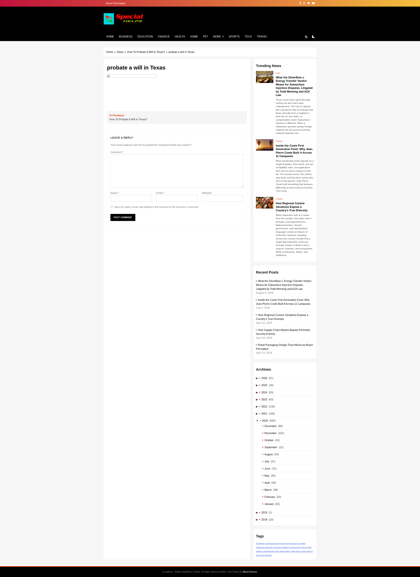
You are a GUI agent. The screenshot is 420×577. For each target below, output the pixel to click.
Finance (164, 36)
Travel (262, 36)
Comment (116, 152)
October (269, 440)
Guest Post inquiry (116, 3)
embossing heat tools (264, 547)
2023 (264, 399)
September (270, 447)
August (268, 454)
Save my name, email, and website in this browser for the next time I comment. (156, 207)
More (217, 36)
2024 (264, 392)
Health (180, 36)
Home (110, 36)
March (268, 489)
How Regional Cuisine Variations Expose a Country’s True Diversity (291, 207)
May (266, 475)
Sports (234, 36)
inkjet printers (285, 551)
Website (207, 193)
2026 (264, 378)
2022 (264, 406)
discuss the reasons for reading (293, 543)
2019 (264, 512)
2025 (264, 385)
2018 (264, 519)
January (269, 503)
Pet (205, 36)
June (267, 468)
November (270, 433)
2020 (265, 420)
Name (114, 193)
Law (278, 73)
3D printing (260, 543)
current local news (272, 543)
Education (145, 36)
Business (126, 36)
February (269, 496)
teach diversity (266, 555)
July (266, 461)
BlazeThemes (250, 571)
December (270, 426)
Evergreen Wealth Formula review (287, 547)
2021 (264, 413)
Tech (248, 36)
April (267, 482)
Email (160, 193)
